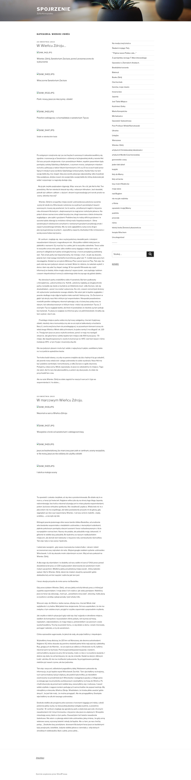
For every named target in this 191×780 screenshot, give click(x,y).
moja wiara (116, 189)
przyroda (115, 218)
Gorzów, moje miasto (120, 87)
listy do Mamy (117, 174)
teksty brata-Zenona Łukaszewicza (126, 227)
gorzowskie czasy (119, 159)
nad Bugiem (117, 193)
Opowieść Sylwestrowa (121, 121)
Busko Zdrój (117, 77)
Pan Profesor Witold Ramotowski (126, 126)
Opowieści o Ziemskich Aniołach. (125, 63)
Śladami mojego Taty (120, 48)
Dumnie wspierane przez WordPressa (51, 774)
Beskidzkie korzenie (120, 67)
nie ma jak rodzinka (120, 198)
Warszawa (116, 140)
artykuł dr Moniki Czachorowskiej (126, 155)
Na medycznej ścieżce (121, 43)
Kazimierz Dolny (118, 106)
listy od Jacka (117, 179)
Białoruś (115, 72)
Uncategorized (118, 237)
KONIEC (115, 264)
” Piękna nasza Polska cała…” (124, 53)
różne (114, 223)
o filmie (115, 203)
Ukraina (115, 130)
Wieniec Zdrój (117, 145)
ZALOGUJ (40, 758)
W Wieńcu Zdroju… (51, 46)
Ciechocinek (117, 82)
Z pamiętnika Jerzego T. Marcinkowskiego (129, 58)
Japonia (115, 96)
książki (115, 169)
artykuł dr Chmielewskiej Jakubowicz (127, 150)
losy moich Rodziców (120, 184)
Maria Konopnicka (119, 111)
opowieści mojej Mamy (121, 208)
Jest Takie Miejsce (119, 101)
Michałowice (117, 116)
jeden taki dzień (118, 164)
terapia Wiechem (119, 232)
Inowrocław (117, 92)
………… (114, 242)
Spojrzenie (54, 9)
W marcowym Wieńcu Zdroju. (60, 400)
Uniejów (115, 135)
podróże (115, 213)
